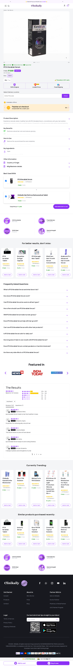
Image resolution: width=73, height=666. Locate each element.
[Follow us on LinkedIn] (64, 583)
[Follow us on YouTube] (58, 583)
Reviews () (10, 405)
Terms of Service (9, 619)
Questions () (19, 405)
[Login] (64, 6)
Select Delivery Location (11, 92)
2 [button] (34, 454)
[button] (23, 659)
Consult (6, 596)
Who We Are (30, 596)
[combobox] (8, 6)
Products (6, 600)
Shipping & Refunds (9, 626)
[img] (15, 409)
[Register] (57, 619)
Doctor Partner (54, 600)
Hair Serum (10, 10)
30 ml (9, 75)
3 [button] (36, 454)
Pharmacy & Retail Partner (58, 603)
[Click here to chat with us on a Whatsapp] (46, 583)
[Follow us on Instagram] (52, 583)
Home (5, 10)
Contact (6, 603)
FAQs (28, 600)
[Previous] (4, 62)
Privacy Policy (8, 622)
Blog (28, 603)
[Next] (68, 62)
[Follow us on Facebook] (40, 583)
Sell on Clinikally (55, 596)
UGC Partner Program (56, 607)
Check (66, 96)
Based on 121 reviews (12, 393)
